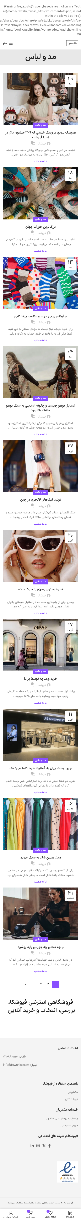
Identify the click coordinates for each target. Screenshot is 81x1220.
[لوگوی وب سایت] (71, 43)
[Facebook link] (49, 1146)
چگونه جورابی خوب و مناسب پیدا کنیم (40, 316)
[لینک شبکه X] (44, 1146)
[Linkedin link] (32, 1146)
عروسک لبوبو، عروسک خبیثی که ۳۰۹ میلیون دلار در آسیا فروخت (40, 135)
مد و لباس (40, 125)
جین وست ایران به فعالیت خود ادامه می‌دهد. (40, 768)
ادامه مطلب (40, 161)
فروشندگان (71, 1099)
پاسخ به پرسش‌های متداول (61, 1118)
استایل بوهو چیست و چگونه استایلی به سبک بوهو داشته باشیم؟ (40, 408)
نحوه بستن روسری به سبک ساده (40, 589)
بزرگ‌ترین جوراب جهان (40, 226)
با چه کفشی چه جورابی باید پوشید (41, 947)
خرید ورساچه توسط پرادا (40, 678)
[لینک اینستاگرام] (38, 1146)
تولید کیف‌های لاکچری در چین (40, 499)
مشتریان (73, 1092)
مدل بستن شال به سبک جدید (40, 857)
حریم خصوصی (69, 1125)
